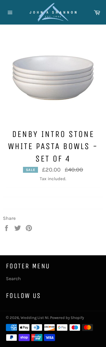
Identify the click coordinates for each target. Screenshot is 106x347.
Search (13, 278)
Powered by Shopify (67, 317)
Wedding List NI (35, 317)
